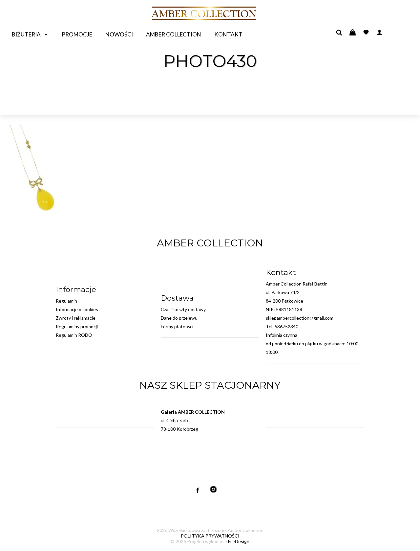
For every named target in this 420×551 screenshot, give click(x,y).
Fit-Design (238, 541)
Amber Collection (173, 34)
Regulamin (66, 301)
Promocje (77, 34)
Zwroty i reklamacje (75, 318)
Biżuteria (26, 34)
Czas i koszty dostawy (183, 309)
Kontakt (228, 34)
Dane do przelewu (179, 318)
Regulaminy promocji (77, 326)
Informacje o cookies (77, 309)
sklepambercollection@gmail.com (299, 318)
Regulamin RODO (74, 335)
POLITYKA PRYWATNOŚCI (210, 536)
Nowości (119, 34)
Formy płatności (177, 326)
